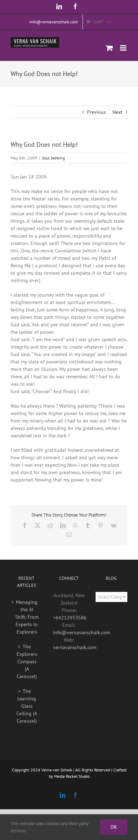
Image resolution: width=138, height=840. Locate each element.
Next (117, 112)
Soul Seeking (53, 158)
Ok (113, 827)
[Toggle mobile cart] (109, 48)
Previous (96, 112)
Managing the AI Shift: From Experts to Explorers (27, 617)
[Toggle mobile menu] (123, 48)
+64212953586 (70, 617)
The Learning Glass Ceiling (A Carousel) (26, 706)
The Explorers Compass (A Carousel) (27, 661)
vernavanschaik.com (74, 647)
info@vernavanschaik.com (81, 632)
